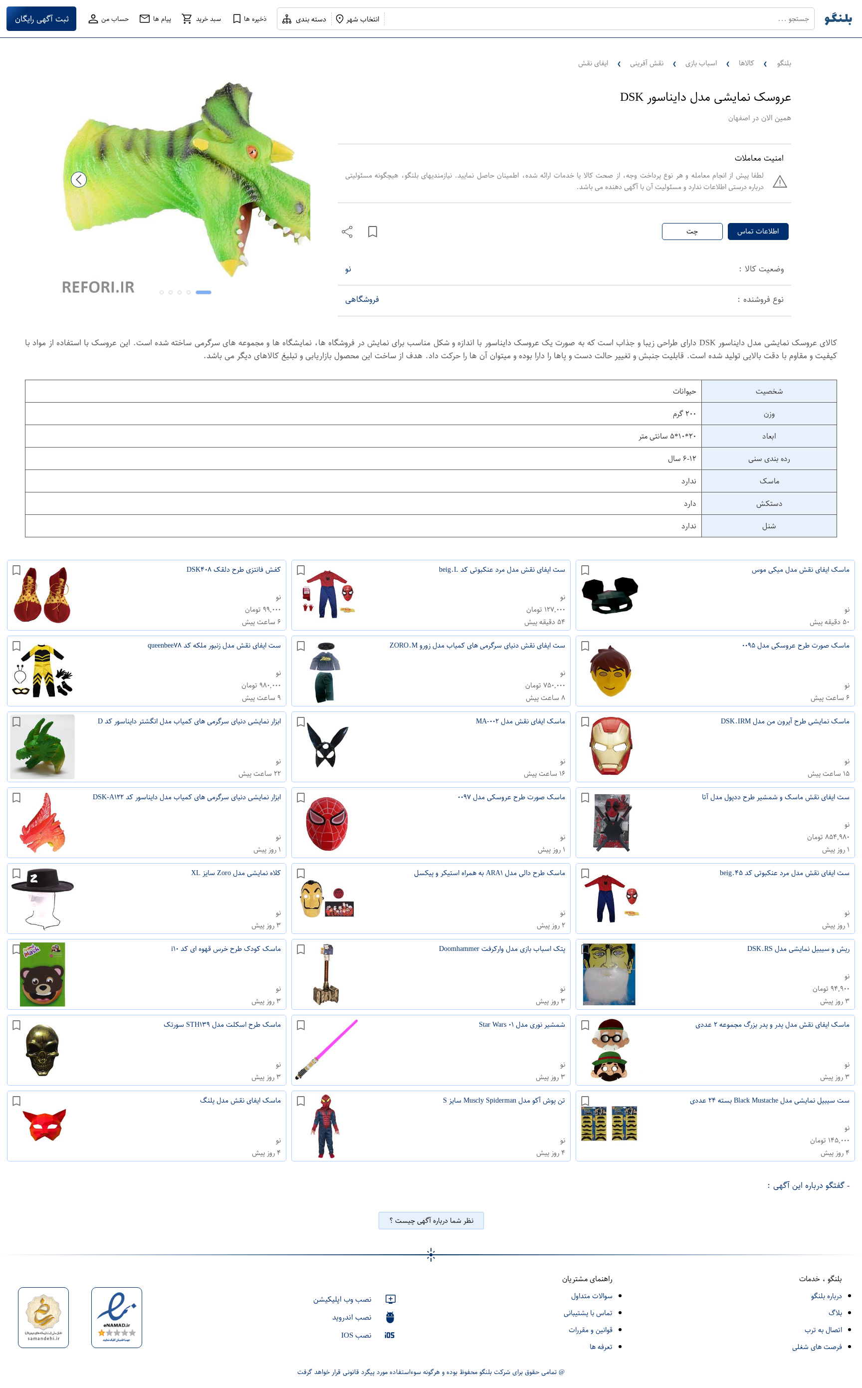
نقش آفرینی (646, 63)
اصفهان (739, 118)
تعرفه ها (601, 1347)
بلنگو (784, 63)
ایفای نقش (593, 63)
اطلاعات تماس (758, 231)
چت (692, 231)
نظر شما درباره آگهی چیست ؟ (431, 1220)
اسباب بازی (701, 63)
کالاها (746, 63)
